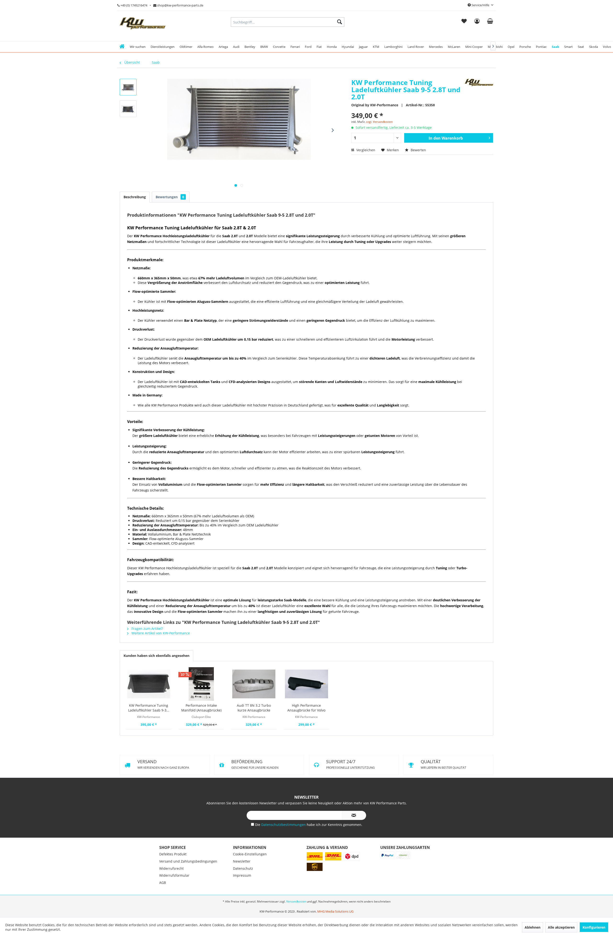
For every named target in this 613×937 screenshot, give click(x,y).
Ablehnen (532, 927)
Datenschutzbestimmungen (284, 849)
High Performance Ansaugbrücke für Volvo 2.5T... (306, 708)
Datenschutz (243, 893)
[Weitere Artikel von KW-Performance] (479, 87)
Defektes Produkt (173, 879)
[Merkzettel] (464, 22)
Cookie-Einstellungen (250, 879)
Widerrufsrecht (171, 893)
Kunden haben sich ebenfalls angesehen (156, 655)
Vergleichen (365, 150)
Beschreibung (135, 197)
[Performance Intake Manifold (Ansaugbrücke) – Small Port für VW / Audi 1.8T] (201, 684)
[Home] (122, 46)
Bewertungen (170, 197)
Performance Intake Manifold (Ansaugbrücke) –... (201, 708)
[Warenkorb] (490, 22)
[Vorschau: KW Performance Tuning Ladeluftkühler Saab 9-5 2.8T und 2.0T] (128, 87)
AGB (162, 907)
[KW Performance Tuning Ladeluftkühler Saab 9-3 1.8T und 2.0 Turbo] (148, 684)
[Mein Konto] (476, 22)
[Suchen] (339, 22)
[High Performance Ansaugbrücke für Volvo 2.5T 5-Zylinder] (306, 684)
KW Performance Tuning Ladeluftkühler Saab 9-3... (148, 707)
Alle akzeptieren (561, 927)
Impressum (242, 900)
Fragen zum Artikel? (147, 628)
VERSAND (163, 764)
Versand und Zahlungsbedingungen (188, 886)
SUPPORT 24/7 (161, 789)
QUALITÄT (349, 789)
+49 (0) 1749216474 (133, 5)
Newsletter (241, 886)
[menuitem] (464, 22)
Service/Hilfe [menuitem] (480, 5)
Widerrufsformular (174, 900)
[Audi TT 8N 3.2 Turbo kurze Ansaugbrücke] (253, 684)
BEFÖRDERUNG (349, 764)
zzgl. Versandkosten (379, 122)
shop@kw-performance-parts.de (179, 5)
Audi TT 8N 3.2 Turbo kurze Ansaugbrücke (254, 707)
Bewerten (418, 150)
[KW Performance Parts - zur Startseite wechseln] (142, 23)
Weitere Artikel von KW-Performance (160, 633)
